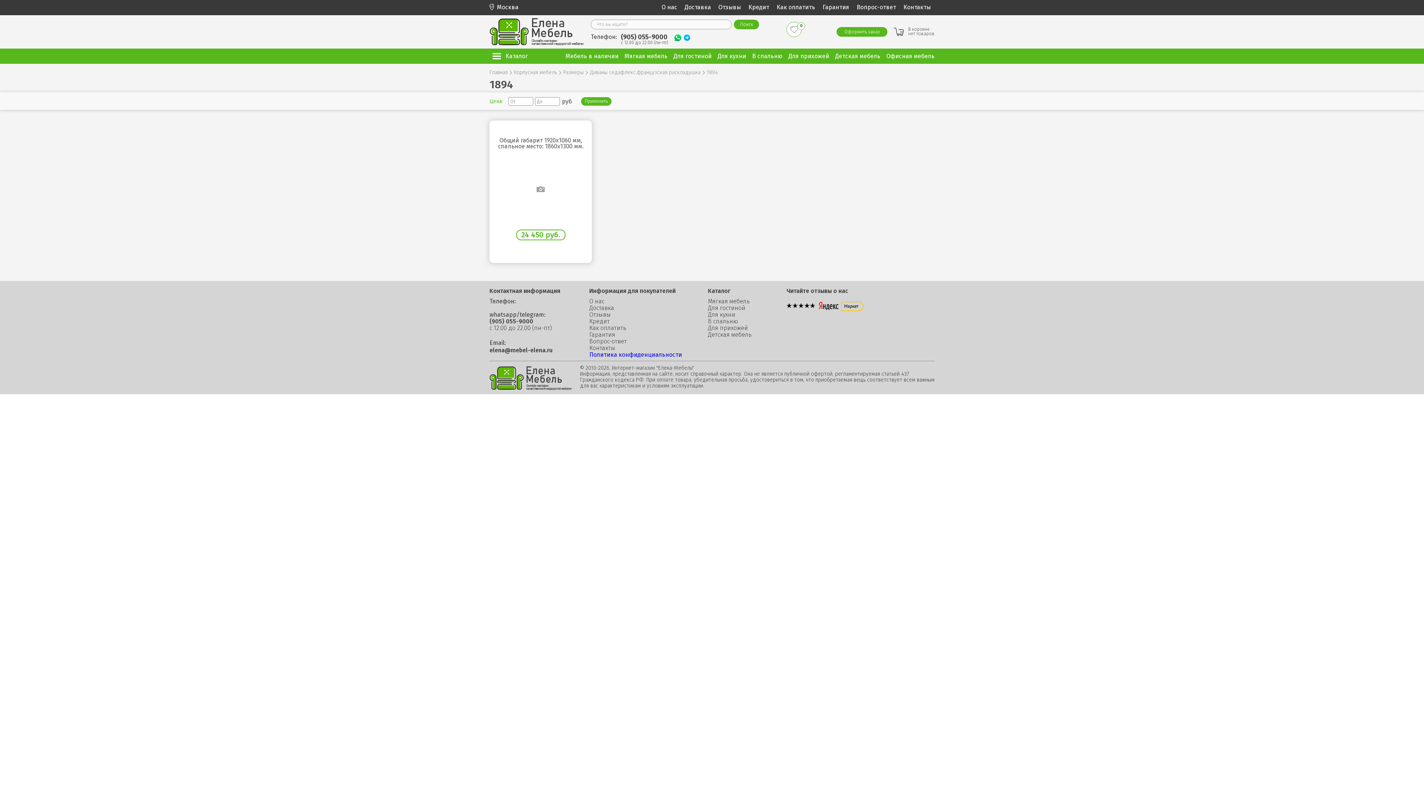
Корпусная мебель (535, 72)
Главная (499, 72)
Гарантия (836, 7)
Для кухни (721, 315)
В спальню (723, 321)
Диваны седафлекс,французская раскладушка (645, 72)
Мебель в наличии (592, 56)
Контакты (917, 7)
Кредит (758, 7)
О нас (669, 7)
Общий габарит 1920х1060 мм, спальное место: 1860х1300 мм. (541, 143)
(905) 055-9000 (644, 37)
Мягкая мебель (729, 301)
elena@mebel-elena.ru (521, 350)
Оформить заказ (862, 31)
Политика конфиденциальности (635, 354)
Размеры (573, 72)
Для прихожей (728, 328)
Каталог (516, 56)
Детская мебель (730, 335)
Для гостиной (726, 308)
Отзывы (729, 7)
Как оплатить (796, 7)
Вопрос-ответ (876, 7)
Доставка (698, 7)
